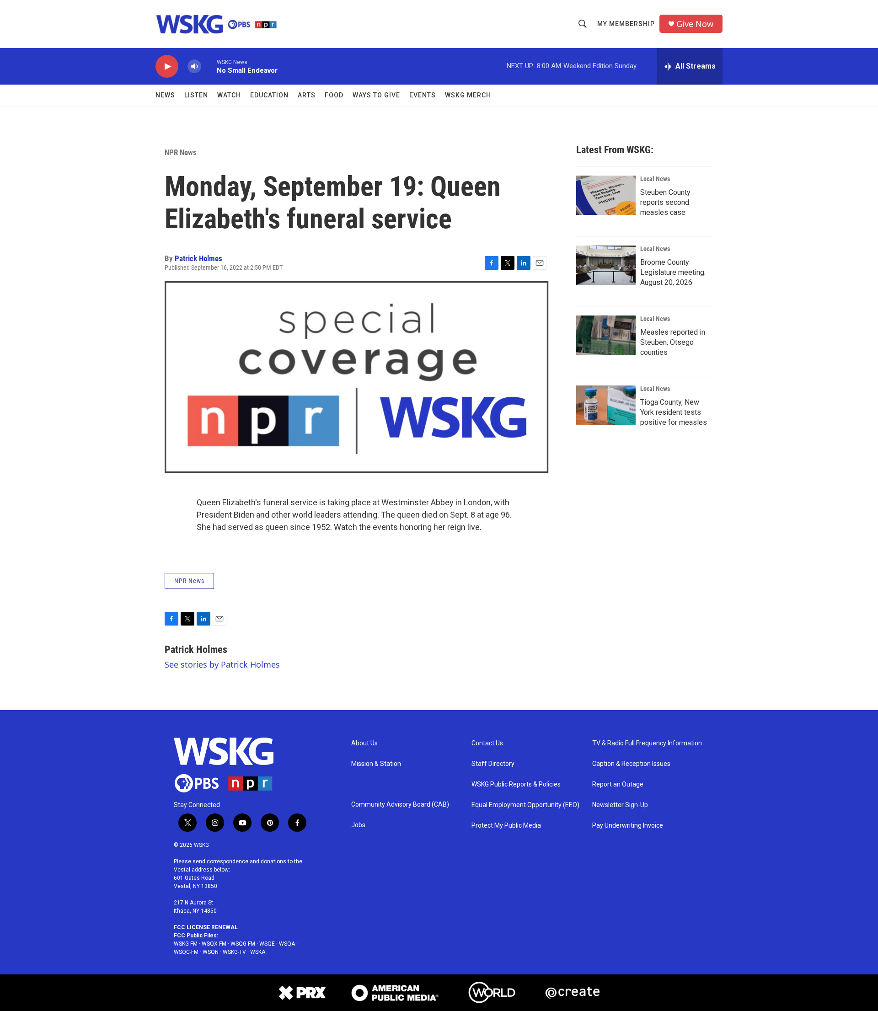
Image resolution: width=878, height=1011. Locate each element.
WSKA (257, 952)
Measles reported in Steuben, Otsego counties (672, 342)
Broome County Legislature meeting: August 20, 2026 (673, 272)
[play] (167, 66)
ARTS (307, 95)
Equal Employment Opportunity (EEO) (525, 805)
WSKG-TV (234, 952)
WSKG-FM (186, 944)
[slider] (209, 66)
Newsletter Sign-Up (620, 805)
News (165, 95)
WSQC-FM (186, 952)
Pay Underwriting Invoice (627, 825)
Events (422, 95)
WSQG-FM (242, 944)
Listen (196, 95)
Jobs (358, 825)
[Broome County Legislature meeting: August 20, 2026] (606, 265)
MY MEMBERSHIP (626, 23)
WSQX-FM (214, 944)
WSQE (267, 944)
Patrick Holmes (198, 258)
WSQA (287, 944)
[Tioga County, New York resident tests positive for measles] (606, 405)
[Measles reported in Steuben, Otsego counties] (606, 335)
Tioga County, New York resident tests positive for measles (673, 412)
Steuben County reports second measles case (665, 202)
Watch (229, 95)
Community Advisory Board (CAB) (400, 804)
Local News (655, 178)
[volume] (194, 66)
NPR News (181, 152)
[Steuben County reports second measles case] (606, 195)
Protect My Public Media (506, 825)
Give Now (694, 24)
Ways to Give (376, 95)
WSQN (211, 952)
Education (269, 95)
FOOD (334, 95)
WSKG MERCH (468, 95)
